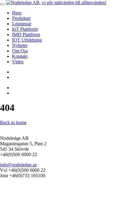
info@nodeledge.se (18, 164)
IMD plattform (26, 34)
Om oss (20, 50)
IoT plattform (25, 29)
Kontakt (19, 56)
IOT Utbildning (27, 39)
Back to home (13, 122)
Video (18, 61)
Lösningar (21, 23)
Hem (16, 12)
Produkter (21, 18)
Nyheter (19, 45)
